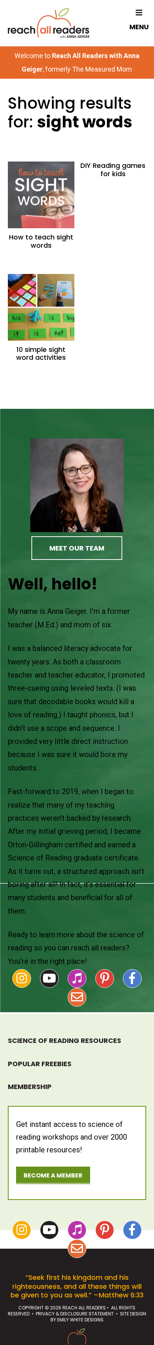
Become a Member (53, 1175)
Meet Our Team (76, 548)
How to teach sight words (41, 241)
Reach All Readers (48, 23)
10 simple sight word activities (41, 353)
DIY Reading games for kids (112, 169)
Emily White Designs (80, 1320)
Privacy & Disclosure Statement (75, 1314)
